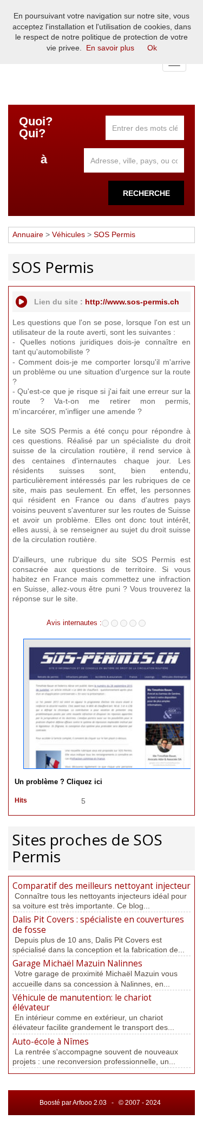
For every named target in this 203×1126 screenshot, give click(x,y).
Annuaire (27, 234)
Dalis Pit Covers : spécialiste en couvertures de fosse (98, 924)
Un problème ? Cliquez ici (58, 782)
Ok (152, 47)
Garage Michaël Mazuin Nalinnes (77, 963)
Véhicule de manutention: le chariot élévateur (82, 1002)
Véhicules (68, 234)
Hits (21, 800)
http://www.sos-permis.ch (132, 301)
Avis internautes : (74, 622)
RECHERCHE (146, 193)
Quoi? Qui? (36, 127)
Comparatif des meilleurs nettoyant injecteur (101, 886)
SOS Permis (114, 234)
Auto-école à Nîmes (50, 1041)
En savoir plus (110, 47)
